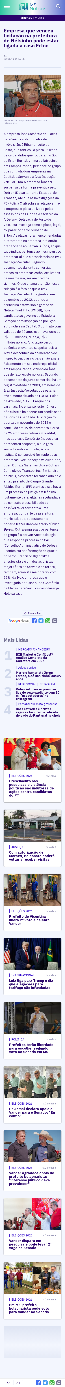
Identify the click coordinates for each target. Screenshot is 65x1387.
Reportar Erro (34, 613)
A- (8, 1382)
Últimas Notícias (32, 18)
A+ (18, 1383)
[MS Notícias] (32, 7)
